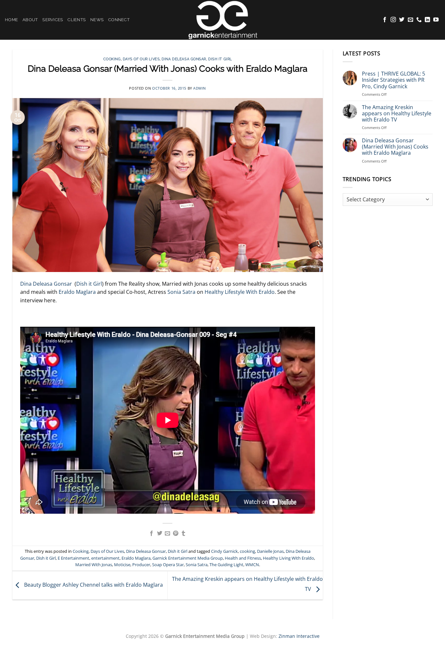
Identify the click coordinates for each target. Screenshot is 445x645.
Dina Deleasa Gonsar (184, 59)
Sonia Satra (181, 291)
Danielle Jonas (270, 551)
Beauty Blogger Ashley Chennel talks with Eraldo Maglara (93, 585)
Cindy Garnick (224, 551)
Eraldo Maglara (76, 291)
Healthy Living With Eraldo (288, 558)
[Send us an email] (410, 20)
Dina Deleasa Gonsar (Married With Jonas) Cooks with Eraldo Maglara (395, 146)
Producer (141, 564)
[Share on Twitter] (159, 534)
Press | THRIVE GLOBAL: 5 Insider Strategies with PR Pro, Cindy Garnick (393, 80)
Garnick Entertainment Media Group (187, 558)
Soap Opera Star (168, 564)
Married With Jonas (93, 564)
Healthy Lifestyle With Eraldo (240, 291)
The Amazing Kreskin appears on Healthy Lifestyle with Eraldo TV (396, 113)
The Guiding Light (226, 564)
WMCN (252, 564)
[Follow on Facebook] (384, 20)
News (97, 19)
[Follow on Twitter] (401, 20)
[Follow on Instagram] (393, 20)
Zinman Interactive (299, 636)
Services (52, 19)
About (30, 19)
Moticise (122, 564)
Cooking (112, 59)
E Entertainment (73, 558)
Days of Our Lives (141, 59)
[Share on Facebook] (151, 534)
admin (199, 88)
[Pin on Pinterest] (175, 534)
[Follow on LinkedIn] (427, 20)
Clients (76, 19)
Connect (119, 19)
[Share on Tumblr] (183, 534)
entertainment (105, 558)
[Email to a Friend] (167, 534)
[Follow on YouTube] (435, 20)
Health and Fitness (243, 558)
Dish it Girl (220, 59)
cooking (247, 551)
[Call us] (419, 20)
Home (11, 19)
